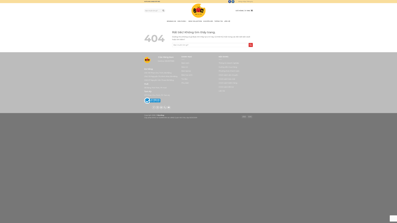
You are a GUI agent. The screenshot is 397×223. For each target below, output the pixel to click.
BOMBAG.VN (171, 21)
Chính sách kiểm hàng (228, 83)
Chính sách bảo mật (227, 79)
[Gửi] (163, 10)
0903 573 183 (155, 1)
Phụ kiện (185, 83)
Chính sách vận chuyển (228, 75)
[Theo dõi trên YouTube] (168, 107)
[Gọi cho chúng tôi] (165, 107)
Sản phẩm (182, 21)
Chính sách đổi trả (226, 87)
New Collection (195, 21)
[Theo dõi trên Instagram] (232, 1)
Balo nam (185, 63)
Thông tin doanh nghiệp (229, 63)
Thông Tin (218, 21)
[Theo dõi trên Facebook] (229, 1)
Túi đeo (184, 79)
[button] (245, 1)
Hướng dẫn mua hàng (228, 67)
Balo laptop (186, 71)
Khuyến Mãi (208, 21)
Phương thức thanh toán (229, 71)
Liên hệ (227, 21)
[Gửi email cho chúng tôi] (161, 107)
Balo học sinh (187, 75)
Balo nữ (184, 67)
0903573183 (169, 61)
